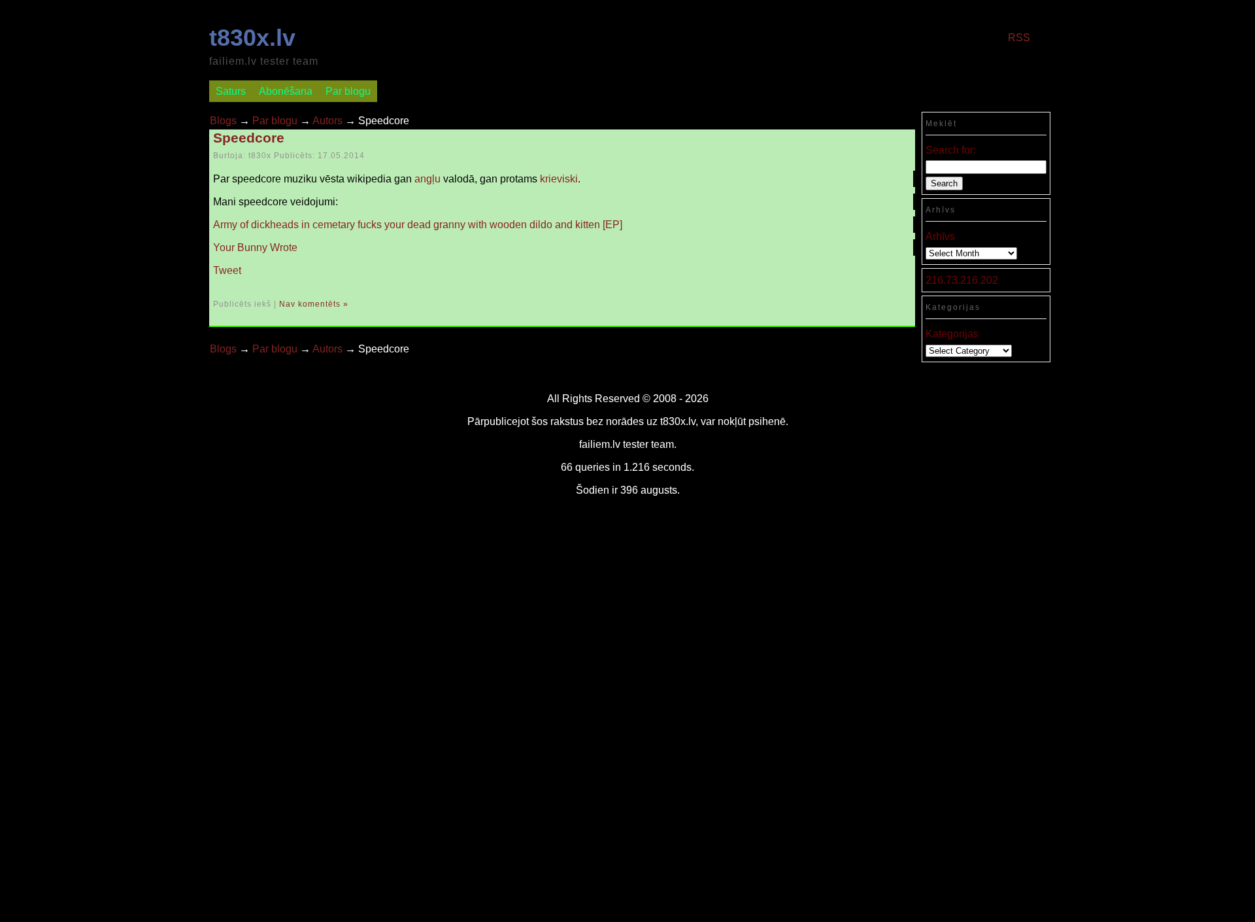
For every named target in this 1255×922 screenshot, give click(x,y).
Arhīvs (940, 236)
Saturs (231, 91)
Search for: (951, 150)
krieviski (559, 178)
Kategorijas (952, 333)
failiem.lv (599, 444)
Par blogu (348, 91)
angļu (427, 178)
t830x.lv (252, 37)
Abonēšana (285, 91)
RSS (1019, 37)
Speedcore (248, 137)
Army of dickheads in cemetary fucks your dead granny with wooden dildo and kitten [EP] (417, 224)
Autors (327, 120)
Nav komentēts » (313, 304)
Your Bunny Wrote (255, 247)
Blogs (223, 120)
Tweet (227, 270)
